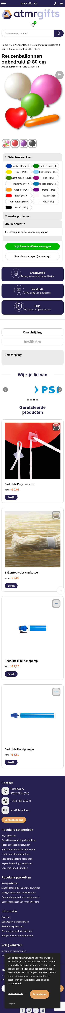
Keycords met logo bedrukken (17, 863)
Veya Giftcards (9, 835)
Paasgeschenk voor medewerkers (19, 892)
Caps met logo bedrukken (15, 867)
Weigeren (12, 1003)
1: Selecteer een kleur (19, 157)
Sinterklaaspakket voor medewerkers (21, 887)
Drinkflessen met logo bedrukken (19, 840)
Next (59, 389)
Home (5, 44)
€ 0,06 (12, 489)
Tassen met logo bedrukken (16, 844)
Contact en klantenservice (15, 921)
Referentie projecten (12, 926)
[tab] (32, 332)
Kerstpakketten (10, 883)
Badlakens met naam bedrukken (18, 849)
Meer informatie (15, 993)
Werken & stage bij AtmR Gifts (17, 930)
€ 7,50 (12, 754)
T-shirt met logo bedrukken (16, 853)
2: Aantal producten (18, 216)
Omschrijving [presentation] (32, 332)
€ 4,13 (12, 666)
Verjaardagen (22, 44)
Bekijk (11, 497)
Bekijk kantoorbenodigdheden (17, 935)
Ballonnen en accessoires (45, 44)
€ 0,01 (12, 578)
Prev (5, 389)
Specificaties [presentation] (32, 341)
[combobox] (28, 33)
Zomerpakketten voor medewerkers (20, 901)
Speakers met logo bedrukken (17, 858)
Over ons (6, 917)
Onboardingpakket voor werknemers (21, 897)
